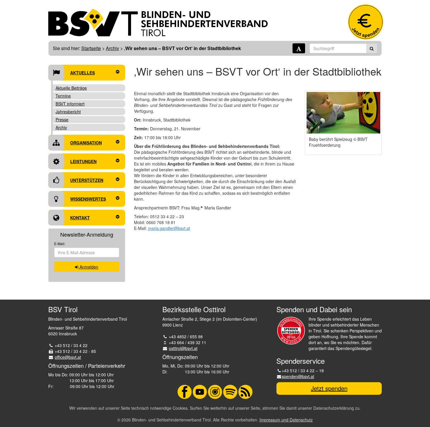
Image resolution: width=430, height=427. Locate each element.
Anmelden (88, 267)
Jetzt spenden (329, 388)
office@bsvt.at (68, 357)
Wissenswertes (88, 199)
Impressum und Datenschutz (286, 420)
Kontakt (80, 218)
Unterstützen (86, 180)
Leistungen (83, 161)
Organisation (86, 143)
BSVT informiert (70, 104)
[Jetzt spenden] (365, 22)
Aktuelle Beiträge (71, 88)
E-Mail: (59, 243)
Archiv (112, 48)
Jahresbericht (68, 112)
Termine (63, 96)
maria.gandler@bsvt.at (169, 228)
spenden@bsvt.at (298, 376)
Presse (62, 119)
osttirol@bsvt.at (183, 348)
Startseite (91, 48)
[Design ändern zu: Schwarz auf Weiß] (299, 48)
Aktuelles (82, 73)
